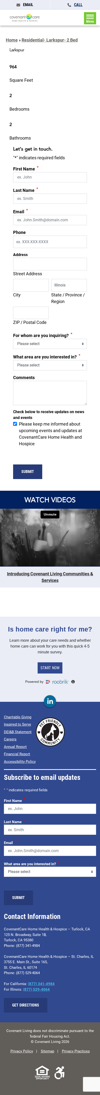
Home (12, 40)
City (17, 294)
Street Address (27, 273)
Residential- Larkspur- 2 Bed (50, 40)
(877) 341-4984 (41, 984)
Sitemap (47, 1051)
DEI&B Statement (18, 732)
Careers (10, 739)
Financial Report (17, 754)
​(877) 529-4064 (36, 989)
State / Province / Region (68, 298)
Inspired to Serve (17, 724)
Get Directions (25, 1005)
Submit (27, 471)
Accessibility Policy (20, 761)
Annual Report (15, 747)
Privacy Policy (21, 1051)
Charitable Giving (17, 717)
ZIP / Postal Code (30, 322)
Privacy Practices (76, 1051)
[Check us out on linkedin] (50, 701)
